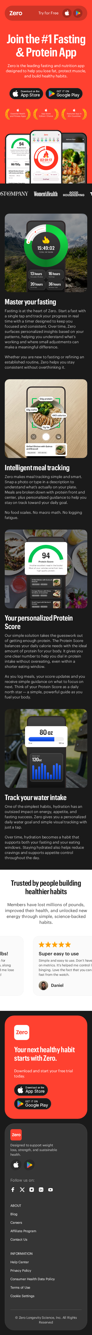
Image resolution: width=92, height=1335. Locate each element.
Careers (16, 1222)
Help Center (19, 1262)
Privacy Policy (20, 1270)
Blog (13, 1214)
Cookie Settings (22, 1296)
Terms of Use (20, 1287)
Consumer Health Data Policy (32, 1279)
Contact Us (18, 1239)
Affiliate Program (23, 1231)
